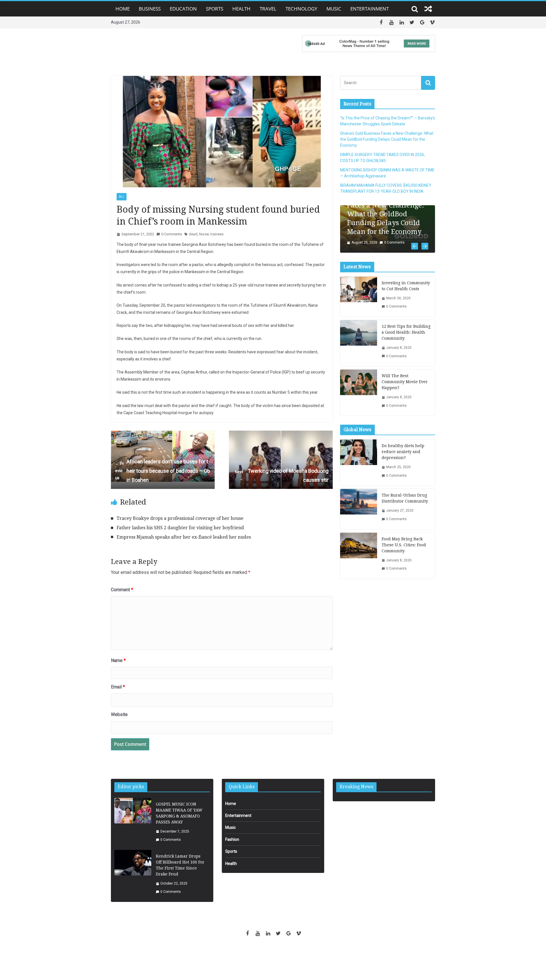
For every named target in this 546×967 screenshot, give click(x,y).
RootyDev (283, 953)
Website (119, 714)
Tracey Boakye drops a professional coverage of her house (180, 518)
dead (193, 234)
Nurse (204, 234)
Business (150, 8)
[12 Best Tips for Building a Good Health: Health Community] (358, 343)
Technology (301, 8)
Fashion (232, 839)
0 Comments (171, 234)
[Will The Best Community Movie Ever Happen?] (358, 393)
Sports (214, 8)
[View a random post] (428, 9)
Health (241, 8)
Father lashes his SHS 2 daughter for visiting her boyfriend (180, 527)
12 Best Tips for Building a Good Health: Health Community (406, 332)
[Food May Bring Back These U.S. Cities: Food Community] (358, 556)
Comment (122, 589)
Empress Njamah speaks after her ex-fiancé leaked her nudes (184, 537)
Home (122, 8)
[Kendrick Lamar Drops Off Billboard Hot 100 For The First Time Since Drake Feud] (132, 874)
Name (118, 660)
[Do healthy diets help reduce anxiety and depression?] (358, 462)
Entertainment (369, 8)
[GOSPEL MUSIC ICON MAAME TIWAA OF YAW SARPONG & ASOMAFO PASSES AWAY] (132, 822)
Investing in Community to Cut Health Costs (406, 286)
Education (183, 8)
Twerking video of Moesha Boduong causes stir (281, 475)
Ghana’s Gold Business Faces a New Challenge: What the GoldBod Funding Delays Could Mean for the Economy (386, 139)
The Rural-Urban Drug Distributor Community (405, 498)
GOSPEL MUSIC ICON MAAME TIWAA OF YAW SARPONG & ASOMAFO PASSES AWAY (179, 813)
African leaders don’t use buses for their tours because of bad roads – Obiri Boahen (162, 470)
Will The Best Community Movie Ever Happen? (405, 381)
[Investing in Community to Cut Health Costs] (358, 297)
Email (118, 687)
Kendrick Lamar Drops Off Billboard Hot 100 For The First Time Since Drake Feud (180, 865)
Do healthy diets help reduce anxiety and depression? (403, 451)
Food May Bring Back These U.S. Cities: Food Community (404, 545)
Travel (268, 8)
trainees (217, 234)
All (121, 196)
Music (333, 8)
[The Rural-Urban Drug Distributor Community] (358, 509)
